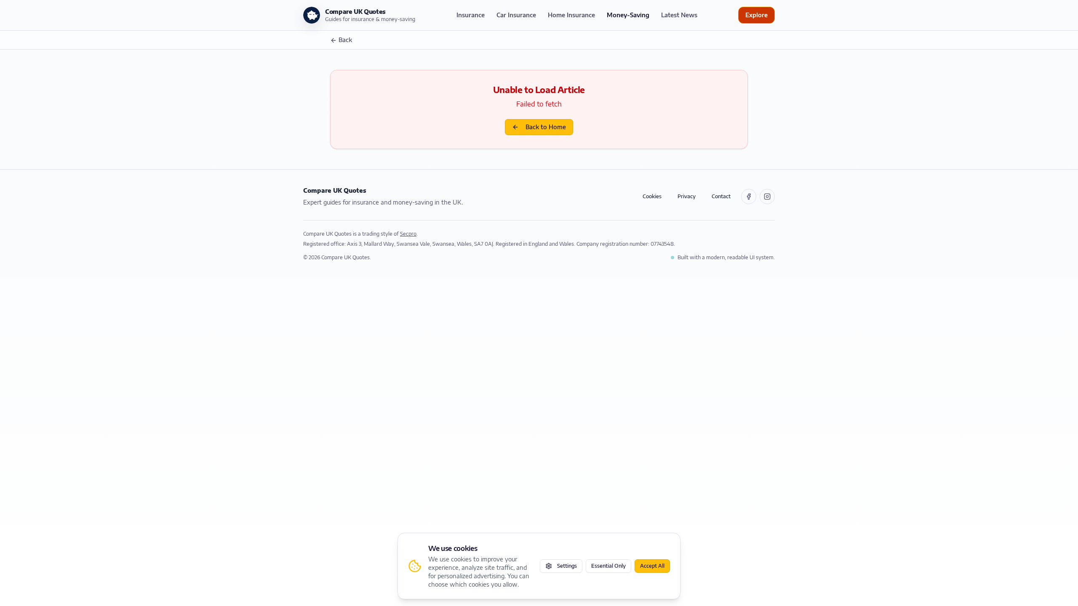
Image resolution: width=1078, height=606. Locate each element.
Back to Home (546, 126)
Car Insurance (516, 15)
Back (345, 39)
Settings (567, 566)
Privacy (687, 196)
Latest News (679, 15)
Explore (756, 15)
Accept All (652, 566)
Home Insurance (571, 15)
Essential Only (608, 566)
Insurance (470, 15)
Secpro (408, 234)
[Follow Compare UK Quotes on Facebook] (748, 196)
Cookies (652, 196)
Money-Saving (628, 15)
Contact (721, 196)
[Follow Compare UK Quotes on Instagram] (767, 196)
